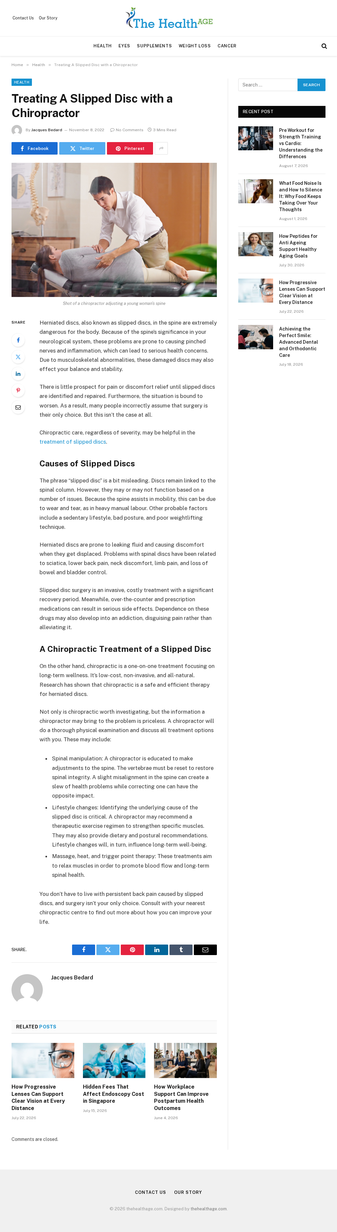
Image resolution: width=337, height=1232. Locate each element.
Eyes (124, 45)
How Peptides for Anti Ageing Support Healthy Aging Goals (298, 246)
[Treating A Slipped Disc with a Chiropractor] (114, 230)
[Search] (323, 46)
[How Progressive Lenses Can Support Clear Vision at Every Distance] (43, 1060)
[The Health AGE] (168, 18)
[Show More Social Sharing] (161, 148)
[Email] (18, 407)
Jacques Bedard (46, 130)
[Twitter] (18, 356)
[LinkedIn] (18, 373)
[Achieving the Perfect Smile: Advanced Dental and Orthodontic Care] (255, 337)
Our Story (48, 18)
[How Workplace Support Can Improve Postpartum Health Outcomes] (185, 1060)
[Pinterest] (18, 390)
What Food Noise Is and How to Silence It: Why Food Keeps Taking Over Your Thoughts (300, 196)
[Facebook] (18, 340)
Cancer (227, 45)
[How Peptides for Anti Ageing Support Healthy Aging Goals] (255, 244)
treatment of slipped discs (72, 441)
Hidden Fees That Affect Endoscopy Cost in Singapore (113, 1094)
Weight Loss (195, 45)
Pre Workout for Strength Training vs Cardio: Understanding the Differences (301, 143)
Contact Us (23, 18)
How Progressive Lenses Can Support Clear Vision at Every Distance (38, 1097)
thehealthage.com (209, 1208)
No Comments (129, 130)
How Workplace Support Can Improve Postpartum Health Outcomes (181, 1097)
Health (102, 45)
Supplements (154, 45)
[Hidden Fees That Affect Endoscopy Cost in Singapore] (114, 1060)
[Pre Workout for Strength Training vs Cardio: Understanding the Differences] (255, 138)
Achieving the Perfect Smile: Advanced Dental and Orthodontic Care (298, 342)
